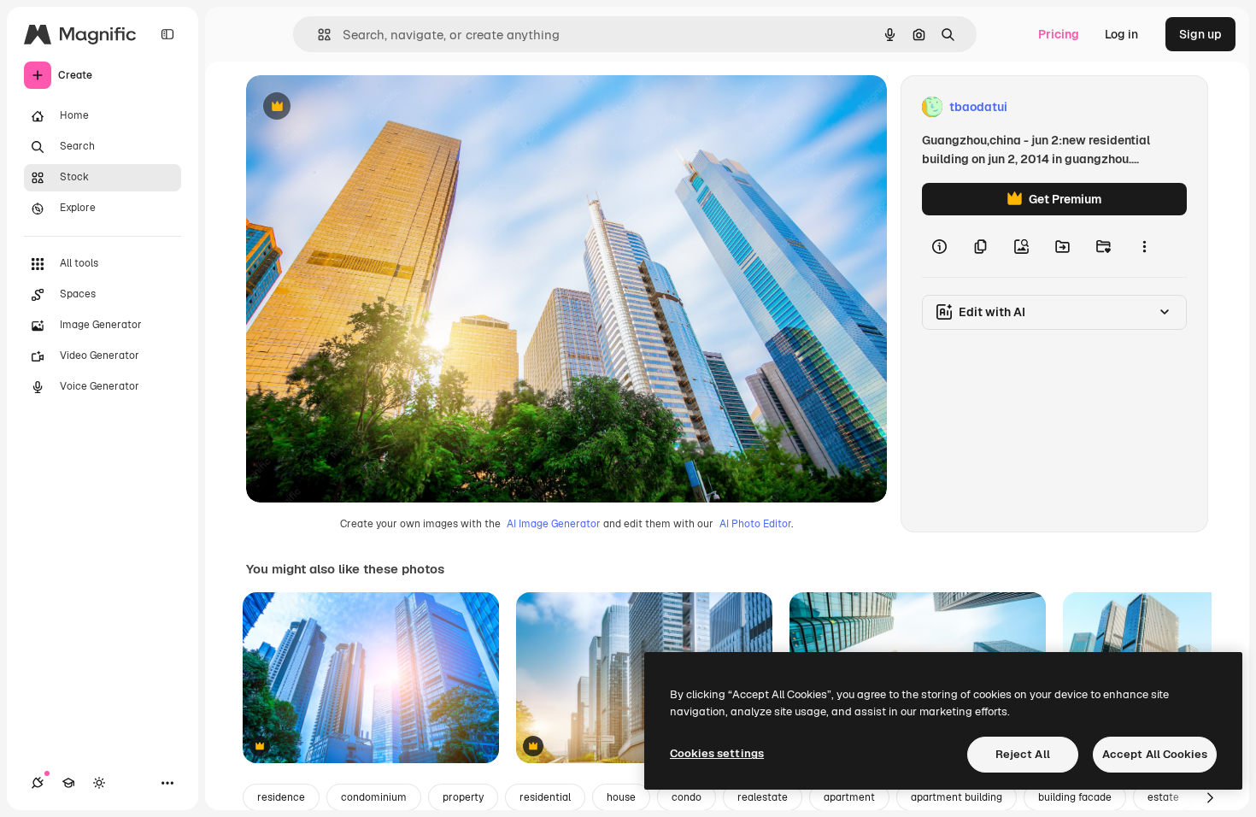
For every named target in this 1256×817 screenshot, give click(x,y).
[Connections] (37, 782)
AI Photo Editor (755, 524)
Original (355, 107)
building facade (1075, 797)
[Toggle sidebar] (167, 34)
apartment (849, 797)
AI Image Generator (554, 524)
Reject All (1022, 754)
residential (545, 797)
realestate (762, 797)
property (463, 797)
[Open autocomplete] (317, 34)
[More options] (1144, 246)
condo (686, 797)
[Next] (1209, 797)
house (621, 797)
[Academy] (68, 782)
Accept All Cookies (1154, 754)
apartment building (956, 797)
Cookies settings (717, 753)
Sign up (1200, 34)
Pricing (1058, 34)
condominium (374, 797)
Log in (1121, 34)
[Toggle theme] (99, 782)
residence (281, 797)
